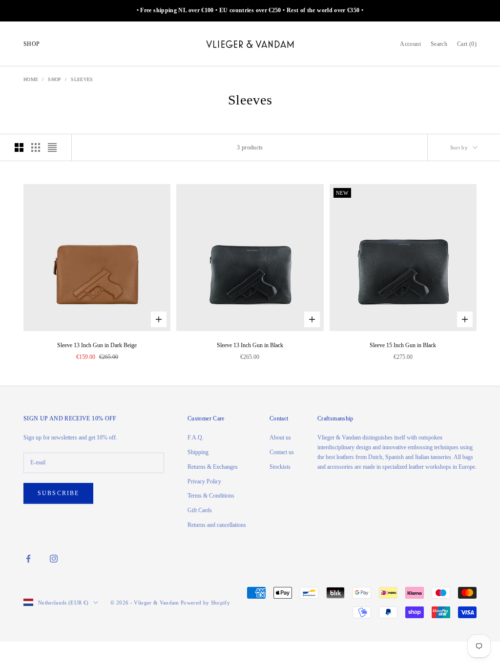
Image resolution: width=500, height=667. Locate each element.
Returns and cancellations (217, 524)
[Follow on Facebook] (28, 558)
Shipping (198, 452)
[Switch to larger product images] (19, 147)
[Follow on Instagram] (54, 558)
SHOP (31, 44)
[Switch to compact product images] (52, 147)
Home (30, 79)
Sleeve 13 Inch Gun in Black (250, 345)
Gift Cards (200, 510)
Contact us (282, 452)
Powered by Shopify (205, 602)
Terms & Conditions (211, 495)
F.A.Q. (196, 437)
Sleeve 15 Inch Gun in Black (403, 345)
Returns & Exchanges (213, 466)
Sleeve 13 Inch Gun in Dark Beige (97, 345)
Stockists (280, 466)
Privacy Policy (204, 481)
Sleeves (82, 79)
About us (280, 437)
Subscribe (58, 493)
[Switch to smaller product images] (35, 147)
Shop (54, 79)
